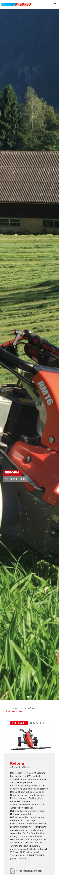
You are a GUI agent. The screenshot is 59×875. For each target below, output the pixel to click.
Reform (31, 708)
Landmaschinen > (16, 708)
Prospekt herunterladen (29, 871)
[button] (54, 4)
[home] (16, 3)
